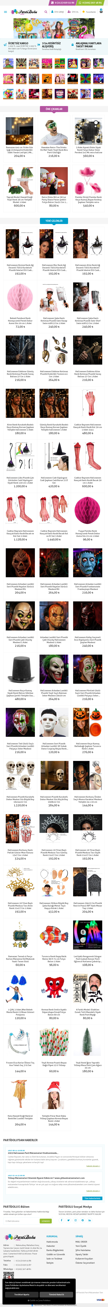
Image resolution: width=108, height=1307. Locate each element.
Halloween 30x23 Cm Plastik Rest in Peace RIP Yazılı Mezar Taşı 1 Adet (87, 906)
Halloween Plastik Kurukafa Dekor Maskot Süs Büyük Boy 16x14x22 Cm (20, 799)
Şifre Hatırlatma (83, 1250)
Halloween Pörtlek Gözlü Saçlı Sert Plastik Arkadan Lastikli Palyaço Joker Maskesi (87, 693)
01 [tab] (54, 39)
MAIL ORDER (81, 1242)
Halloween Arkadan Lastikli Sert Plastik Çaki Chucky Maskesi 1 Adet (20, 640)
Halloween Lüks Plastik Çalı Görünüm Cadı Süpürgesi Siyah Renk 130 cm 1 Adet (20, 480)
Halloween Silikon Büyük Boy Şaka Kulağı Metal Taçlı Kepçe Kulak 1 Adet (54, 906)
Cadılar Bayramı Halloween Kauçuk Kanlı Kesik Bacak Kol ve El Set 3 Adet (54, 533)
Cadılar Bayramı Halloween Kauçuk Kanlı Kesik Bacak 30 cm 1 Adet (87, 480)
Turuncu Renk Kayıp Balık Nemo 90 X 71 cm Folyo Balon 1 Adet (54, 959)
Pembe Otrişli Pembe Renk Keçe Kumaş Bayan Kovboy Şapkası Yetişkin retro (88, 200)
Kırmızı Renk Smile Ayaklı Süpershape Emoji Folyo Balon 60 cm (54, 1012)
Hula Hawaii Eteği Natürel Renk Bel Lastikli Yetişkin (20, 1117)
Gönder (46, 1221)
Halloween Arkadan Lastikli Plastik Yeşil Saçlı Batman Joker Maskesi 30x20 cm (54, 693)
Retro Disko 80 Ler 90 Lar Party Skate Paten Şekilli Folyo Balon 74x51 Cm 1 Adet (54, 200)
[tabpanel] (54, 28)
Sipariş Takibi (82, 1254)
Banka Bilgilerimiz (55, 1250)
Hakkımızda (52, 1242)
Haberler (51, 1246)
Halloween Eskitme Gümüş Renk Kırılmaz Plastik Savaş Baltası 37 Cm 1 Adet (20, 374)
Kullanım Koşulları (84, 1258)
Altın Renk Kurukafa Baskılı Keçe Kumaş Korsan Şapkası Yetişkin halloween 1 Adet (20, 427)
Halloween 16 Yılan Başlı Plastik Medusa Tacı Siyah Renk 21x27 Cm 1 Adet (87, 852)
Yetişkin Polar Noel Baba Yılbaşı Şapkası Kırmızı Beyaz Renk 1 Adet (54, 1118)
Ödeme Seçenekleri (85, 1263)
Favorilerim (91, 12)
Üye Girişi (59, 12)
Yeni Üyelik (81, 1246)
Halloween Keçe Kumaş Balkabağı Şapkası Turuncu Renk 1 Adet (88, 746)
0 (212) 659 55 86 (64, 2)
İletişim (50, 1263)
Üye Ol (75, 12)
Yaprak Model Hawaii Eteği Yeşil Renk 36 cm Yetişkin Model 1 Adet (19, 200)
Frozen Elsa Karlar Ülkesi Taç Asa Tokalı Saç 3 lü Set (20, 1064)
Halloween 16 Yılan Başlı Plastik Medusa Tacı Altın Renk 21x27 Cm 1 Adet (20, 906)
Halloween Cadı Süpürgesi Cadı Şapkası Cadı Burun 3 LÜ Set (54, 480)
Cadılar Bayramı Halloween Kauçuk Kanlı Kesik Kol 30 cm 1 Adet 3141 (87, 427)
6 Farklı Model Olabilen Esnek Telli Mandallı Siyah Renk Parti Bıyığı (88, 1012)
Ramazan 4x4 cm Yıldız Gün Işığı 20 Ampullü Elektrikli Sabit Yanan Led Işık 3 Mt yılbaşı (19, 150)
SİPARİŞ (79, 1236)
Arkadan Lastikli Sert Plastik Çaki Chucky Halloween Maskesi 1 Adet (54, 640)
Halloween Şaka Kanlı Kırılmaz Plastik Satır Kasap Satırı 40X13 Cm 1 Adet (54, 321)
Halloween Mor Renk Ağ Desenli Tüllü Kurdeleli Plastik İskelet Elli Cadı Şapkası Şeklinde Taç (54, 267)
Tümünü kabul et (56, 1295)
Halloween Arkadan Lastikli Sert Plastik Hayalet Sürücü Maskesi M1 (20, 586)
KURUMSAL (52, 1236)
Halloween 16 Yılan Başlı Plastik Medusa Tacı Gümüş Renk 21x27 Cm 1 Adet (54, 852)
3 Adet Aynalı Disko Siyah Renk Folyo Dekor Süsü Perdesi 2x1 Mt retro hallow (88, 150)
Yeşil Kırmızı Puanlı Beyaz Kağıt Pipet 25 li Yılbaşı (54, 1064)
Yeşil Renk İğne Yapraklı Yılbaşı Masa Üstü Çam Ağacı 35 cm (88, 1065)
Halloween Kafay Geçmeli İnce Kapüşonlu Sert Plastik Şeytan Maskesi (87, 640)
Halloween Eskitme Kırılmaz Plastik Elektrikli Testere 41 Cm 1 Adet (54, 374)
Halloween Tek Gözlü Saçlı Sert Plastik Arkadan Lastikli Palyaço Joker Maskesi (20, 746)
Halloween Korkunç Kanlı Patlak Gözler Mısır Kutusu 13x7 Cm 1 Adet (20, 852)
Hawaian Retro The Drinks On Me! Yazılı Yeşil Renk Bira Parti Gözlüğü (54, 150)
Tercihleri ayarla (21, 1295)
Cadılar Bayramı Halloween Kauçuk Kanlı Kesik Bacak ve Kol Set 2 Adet (20, 533)
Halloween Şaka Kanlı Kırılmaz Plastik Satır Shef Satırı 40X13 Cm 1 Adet (87, 321)
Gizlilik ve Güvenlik (56, 1254)
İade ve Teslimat (54, 1258)
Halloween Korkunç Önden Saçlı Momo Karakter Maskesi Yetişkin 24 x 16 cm (87, 799)
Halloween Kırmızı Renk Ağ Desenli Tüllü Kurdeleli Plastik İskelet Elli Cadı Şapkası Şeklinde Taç (20, 267)
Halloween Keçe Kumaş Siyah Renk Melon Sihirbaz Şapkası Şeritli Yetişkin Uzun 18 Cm (20, 693)
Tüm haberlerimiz (92, 1198)
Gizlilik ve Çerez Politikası (40, 1300)
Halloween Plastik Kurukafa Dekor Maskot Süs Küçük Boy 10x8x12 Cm (54, 799)
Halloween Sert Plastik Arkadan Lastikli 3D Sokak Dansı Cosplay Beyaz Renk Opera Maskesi (54, 746)
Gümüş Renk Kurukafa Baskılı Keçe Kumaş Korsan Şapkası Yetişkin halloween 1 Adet (54, 427)
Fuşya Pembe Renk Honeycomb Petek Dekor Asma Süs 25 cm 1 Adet (88, 533)
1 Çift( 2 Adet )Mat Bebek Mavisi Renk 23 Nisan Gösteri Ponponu (20, 1012)
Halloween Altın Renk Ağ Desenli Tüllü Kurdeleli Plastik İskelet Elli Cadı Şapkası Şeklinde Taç (87, 267)
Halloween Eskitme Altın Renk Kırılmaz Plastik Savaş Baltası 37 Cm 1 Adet (87, 374)
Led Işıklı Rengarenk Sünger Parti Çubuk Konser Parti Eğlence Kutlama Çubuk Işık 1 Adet (88, 959)
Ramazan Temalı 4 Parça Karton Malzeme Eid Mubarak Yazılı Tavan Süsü (20, 959)
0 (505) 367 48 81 (92, 2)
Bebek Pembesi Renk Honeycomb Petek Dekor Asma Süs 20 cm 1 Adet (20, 321)
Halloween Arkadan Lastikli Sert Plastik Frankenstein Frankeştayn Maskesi (87, 586)
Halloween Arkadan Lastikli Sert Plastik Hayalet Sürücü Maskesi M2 (54, 586)
